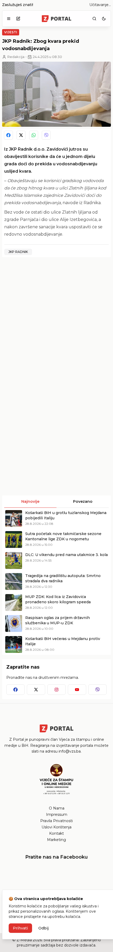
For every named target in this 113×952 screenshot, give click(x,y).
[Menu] (8, 18)
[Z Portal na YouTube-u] (77, 689)
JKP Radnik (18, 252)
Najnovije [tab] (30, 501)
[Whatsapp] (33, 135)
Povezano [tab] (83, 501)
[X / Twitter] (21, 135)
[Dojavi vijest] (18, 18)
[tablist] (56, 501)
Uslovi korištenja (56, 827)
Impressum (56, 814)
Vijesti (10, 32)
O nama (56, 808)
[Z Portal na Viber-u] (97, 689)
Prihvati (20, 928)
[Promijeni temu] (104, 18)
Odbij (43, 928)
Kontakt (56, 833)
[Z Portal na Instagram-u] (56, 689)
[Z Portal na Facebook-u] (15, 689)
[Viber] (46, 135)
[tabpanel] (56, 581)
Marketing (56, 839)
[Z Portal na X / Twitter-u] (36, 689)
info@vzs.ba (70, 751)
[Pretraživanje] (94, 18)
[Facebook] (8, 135)
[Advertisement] (56, 317)
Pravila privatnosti (56, 820)
